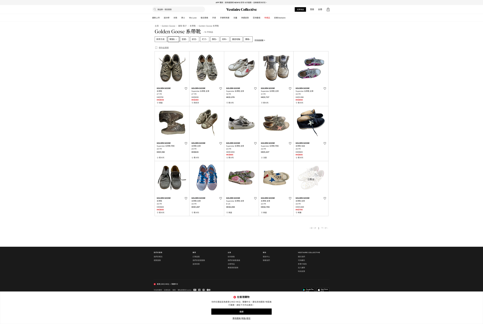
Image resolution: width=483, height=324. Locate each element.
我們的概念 (158, 256)
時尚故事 (301, 271)
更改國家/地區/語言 (241, 318)
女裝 (175, 17)
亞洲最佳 (256, 17)
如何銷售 (231, 256)
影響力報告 (302, 264)
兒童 (235, 17)
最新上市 (156, 17)
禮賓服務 (157, 260)
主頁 (157, 25)
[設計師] (171, 18)
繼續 (241, 311)
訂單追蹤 (196, 256)
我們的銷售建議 (234, 260)
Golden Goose (168, 25)
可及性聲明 (158, 290)
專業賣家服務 (233, 267)
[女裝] (179, 18)
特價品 (267, 17)
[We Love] (199, 18)
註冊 (320, 9)
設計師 (166, 17)
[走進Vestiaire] (288, 18)
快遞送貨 (245, 17)
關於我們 (301, 256)
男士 (183, 17)
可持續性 (301, 260)
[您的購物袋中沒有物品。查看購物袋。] (328, 9)
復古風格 (204, 17)
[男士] (187, 18)
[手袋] (218, 18)
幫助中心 (266, 256)
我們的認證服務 (199, 260)
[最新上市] (162, 18)
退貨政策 (196, 264)
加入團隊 (301, 267)
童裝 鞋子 (182, 25)
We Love (193, 17)
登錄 (312, 9)
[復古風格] (210, 18)
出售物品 (300, 9)
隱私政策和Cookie (184, 290)
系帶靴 (193, 25)
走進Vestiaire (280, 17)
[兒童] (239, 18)
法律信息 (167, 290)
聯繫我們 (266, 260)
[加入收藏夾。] (185, 88)
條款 (174, 290)
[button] (328, 9)
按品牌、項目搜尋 (164, 9)
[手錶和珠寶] (231, 18)
